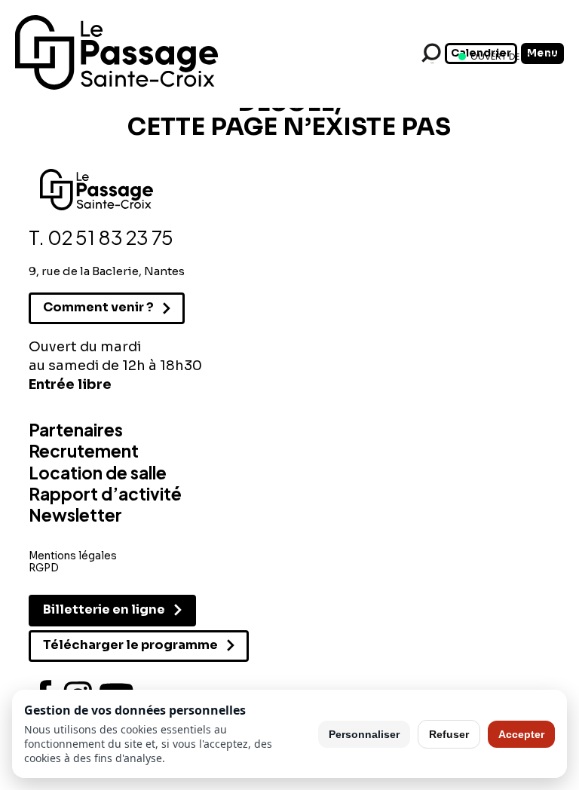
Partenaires (76, 429)
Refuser (449, 734)
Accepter (521, 734)
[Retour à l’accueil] (116, 87)
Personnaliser (364, 734)
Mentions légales (73, 556)
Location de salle (98, 472)
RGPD (44, 568)
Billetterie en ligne (104, 609)
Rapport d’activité (105, 493)
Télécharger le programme (130, 645)
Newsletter (75, 514)
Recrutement (84, 450)
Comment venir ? (98, 307)
